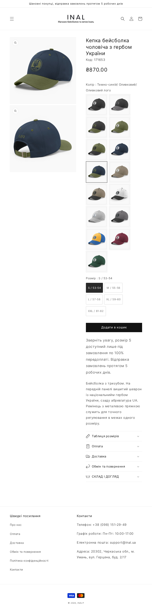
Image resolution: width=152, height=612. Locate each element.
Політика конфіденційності (29, 560)
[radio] (96, 105)
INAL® (80, 603)
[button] (12, 18)
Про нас (16, 524)
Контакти (16, 569)
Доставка (17, 542)
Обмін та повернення (25, 551)
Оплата (15, 534)
